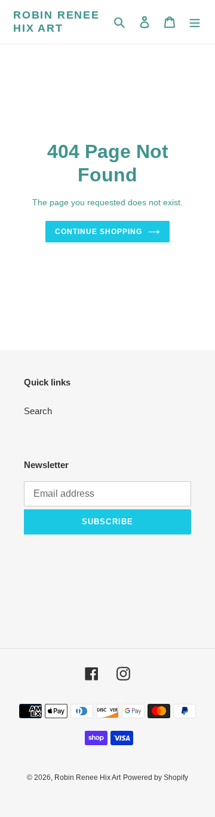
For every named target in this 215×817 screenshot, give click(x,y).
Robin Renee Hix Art (56, 21)
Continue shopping (98, 231)
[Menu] (194, 22)
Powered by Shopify (155, 777)
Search (38, 411)
